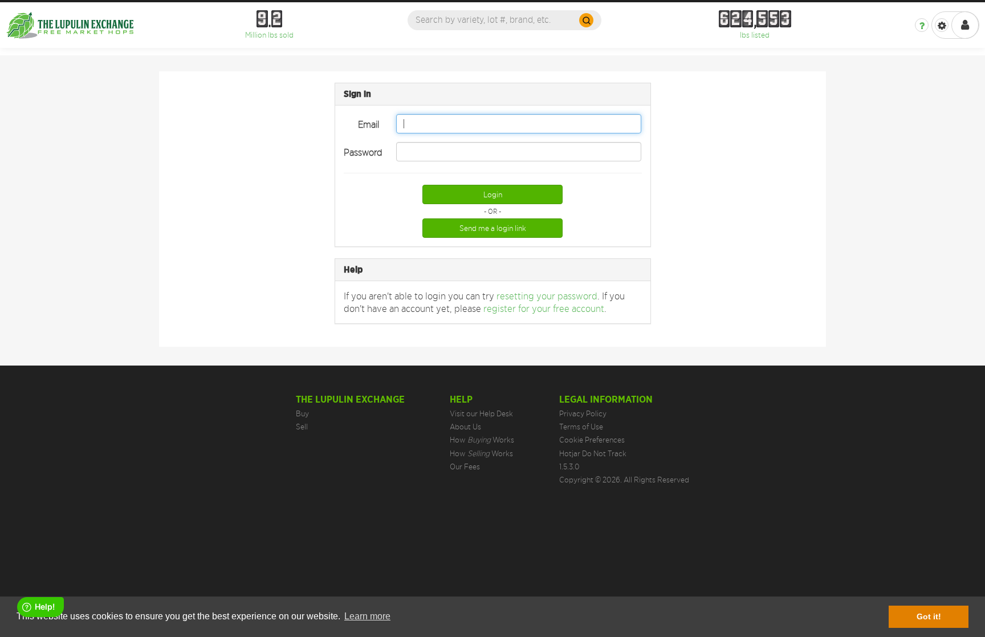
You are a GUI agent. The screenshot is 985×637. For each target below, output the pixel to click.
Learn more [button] (367, 616)
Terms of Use (581, 426)
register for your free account (543, 308)
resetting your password (546, 296)
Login (492, 194)
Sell (302, 426)
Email (368, 124)
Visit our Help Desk (481, 413)
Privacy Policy (583, 413)
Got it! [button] (929, 616)
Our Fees (465, 466)
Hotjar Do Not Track (592, 453)
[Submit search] (586, 20)
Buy (302, 413)
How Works (482, 439)
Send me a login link (492, 228)
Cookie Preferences (592, 439)
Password (363, 152)
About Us (465, 426)
